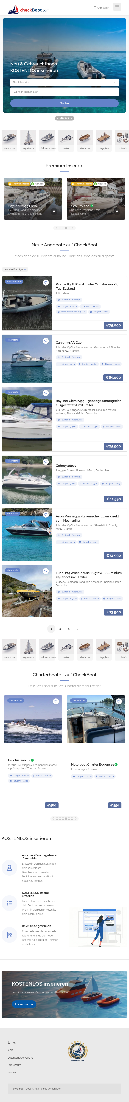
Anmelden (102, 7)
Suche (64, 103)
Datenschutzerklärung (21, 1057)
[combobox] (15, 269)
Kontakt (12, 1072)
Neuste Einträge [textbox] (14, 269)
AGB (10, 1050)
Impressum (14, 1064)
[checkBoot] (29, 9)
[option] (64, 65)
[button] (64, 82)
